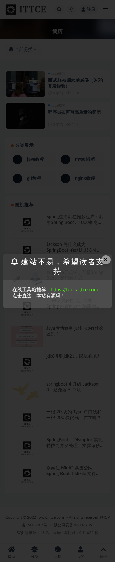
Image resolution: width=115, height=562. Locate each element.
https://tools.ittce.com (74, 289)
